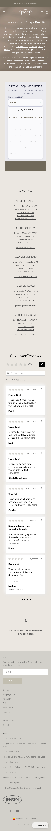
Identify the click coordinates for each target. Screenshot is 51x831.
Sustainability (8, 708)
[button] (34, 364)
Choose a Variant (15, 97)
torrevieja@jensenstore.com (25, 277)
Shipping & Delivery (10, 695)
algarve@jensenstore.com (25, 335)
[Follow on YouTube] (17, 811)
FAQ (4, 703)
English (33, 818)
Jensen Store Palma (11, 752)
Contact (6, 725)
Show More (28, 406)
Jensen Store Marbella (12, 738)
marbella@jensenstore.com (25, 219)
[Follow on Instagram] (10, 811)
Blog (4, 716)
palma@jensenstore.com (25, 248)
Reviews (6, 690)
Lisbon (40, 47)
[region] (25, 629)
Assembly (7, 699)
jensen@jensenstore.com (25, 306)
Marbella (19, 47)
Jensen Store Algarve (11, 783)
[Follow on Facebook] (4, 811)
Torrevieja (33, 47)
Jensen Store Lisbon (11, 772)
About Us (6, 712)
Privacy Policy (8, 721)
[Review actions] (41, 389)
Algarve (7, 50)
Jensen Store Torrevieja (12, 762)
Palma (25, 47)
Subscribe (12, 680)
